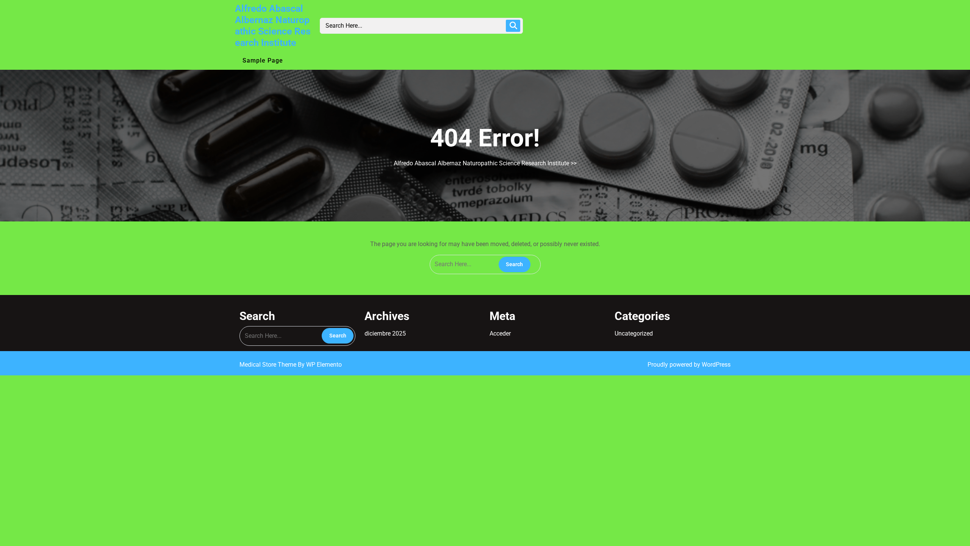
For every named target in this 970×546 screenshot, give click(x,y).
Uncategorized (634, 333)
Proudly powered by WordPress (689, 364)
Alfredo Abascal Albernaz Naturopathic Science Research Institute (273, 25)
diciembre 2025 (385, 333)
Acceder (500, 333)
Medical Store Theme (268, 364)
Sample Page (262, 60)
